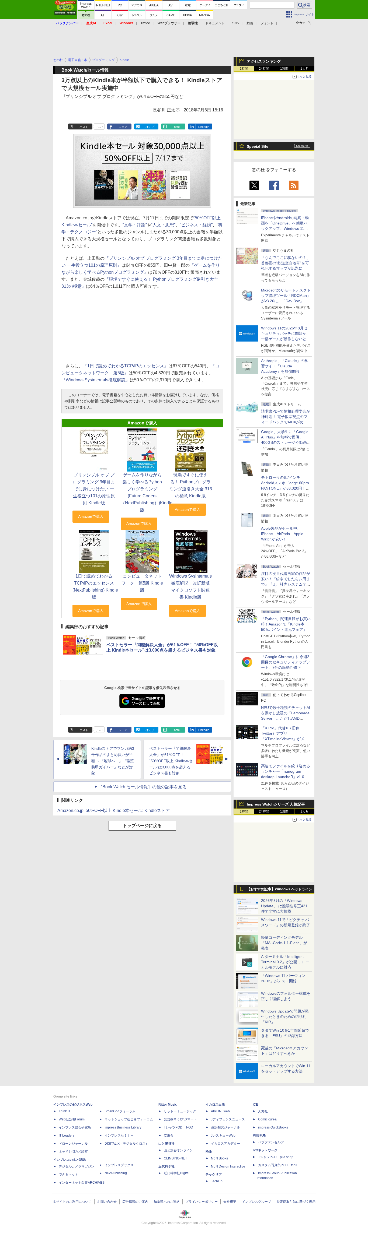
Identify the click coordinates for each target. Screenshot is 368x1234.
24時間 (264, 69)
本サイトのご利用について (72, 1202)
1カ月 (304, 69)
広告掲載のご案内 (135, 1202)
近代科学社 (166, 1166)
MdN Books (219, 1158)
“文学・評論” (135, 225)
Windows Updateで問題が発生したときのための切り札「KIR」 (285, 1016)
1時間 (244, 69)
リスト (99, 126)
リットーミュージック (180, 1111)
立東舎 (168, 1135)
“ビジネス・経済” (196, 225)
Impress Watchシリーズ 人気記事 (276, 804)
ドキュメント (215, 23)
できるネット (68, 1174)
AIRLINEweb (220, 1111)
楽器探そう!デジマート (180, 1119)
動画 (250, 23)
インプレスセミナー (119, 1135)
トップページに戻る (142, 825)
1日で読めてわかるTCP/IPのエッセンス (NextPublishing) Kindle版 (95, 586)
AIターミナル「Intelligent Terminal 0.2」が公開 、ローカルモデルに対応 (285, 961)
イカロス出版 (215, 1104)
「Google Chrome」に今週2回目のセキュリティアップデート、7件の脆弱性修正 (285, 662)
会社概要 (229, 1202)
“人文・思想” (163, 225)
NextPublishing (116, 1173)
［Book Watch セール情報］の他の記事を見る (142, 787)
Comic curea (267, 1119)
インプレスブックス (119, 1165)
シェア (123, 126)
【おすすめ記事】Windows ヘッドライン (279, 889)
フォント (267, 23)
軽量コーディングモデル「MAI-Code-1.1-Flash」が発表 (284, 942)
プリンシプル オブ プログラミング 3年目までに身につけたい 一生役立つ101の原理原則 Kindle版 (94, 489)
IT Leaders (66, 1135)
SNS (235, 23)
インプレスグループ (256, 1202)
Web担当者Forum (72, 1119)
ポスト (83, 126)
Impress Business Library (123, 1127)
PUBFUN (259, 1135)
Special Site (257, 146)
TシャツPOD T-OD (178, 1127)
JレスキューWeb (223, 1135)
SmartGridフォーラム (120, 1111)
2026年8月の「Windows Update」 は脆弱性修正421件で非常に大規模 (284, 905)
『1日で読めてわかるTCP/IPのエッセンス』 (125, 366)
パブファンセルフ (271, 1142)
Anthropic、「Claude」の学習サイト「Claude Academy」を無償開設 (284, 366)
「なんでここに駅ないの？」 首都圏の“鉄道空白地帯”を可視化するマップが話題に (287, 262)
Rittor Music (167, 1104)
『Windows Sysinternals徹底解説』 (95, 380)
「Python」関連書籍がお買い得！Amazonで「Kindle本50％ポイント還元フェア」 (286, 624)
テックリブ (214, 1174)
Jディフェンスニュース (228, 1119)
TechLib (217, 1181)
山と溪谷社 (166, 1143)
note (177, 126)
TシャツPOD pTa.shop (275, 1157)
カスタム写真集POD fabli (277, 1165)
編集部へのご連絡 (167, 1202)
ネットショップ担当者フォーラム (129, 1119)
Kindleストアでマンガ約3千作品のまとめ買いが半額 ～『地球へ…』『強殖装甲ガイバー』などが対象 (112, 760)
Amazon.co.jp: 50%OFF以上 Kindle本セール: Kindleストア (113, 810)
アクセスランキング (264, 61)
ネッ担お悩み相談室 (73, 1152)
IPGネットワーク (265, 1150)
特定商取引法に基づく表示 (296, 1202)
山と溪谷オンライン (178, 1150)
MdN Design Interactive (228, 1166)
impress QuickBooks (273, 1127)
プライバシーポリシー (201, 1202)
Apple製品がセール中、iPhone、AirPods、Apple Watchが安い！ (282, 533)
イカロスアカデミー (225, 1143)
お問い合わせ (107, 1202)
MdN (209, 1152)
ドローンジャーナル (73, 1143)
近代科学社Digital (176, 1173)
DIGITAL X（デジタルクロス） (127, 1143)
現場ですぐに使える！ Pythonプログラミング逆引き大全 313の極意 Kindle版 (190, 485)
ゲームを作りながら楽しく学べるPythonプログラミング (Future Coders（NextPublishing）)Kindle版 (146, 492)
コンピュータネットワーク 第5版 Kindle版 (142, 583)
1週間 (284, 69)
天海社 (263, 1111)
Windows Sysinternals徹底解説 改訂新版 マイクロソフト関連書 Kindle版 (190, 586)
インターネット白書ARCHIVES (82, 1182)
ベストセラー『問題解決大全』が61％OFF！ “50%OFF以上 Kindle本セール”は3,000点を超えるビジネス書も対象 (171, 760)
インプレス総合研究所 (75, 1127)
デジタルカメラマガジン (76, 1166)
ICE (255, 1104)
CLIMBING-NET (175, 1158)
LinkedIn (203, 126)
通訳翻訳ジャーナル (225, 1127)
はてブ (149, 126)
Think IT (64, 1111)
